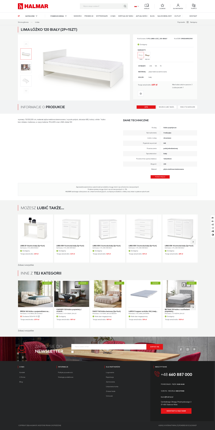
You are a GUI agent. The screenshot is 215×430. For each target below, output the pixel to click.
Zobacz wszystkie (26, 265)
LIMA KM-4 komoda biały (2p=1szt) (179, 246)
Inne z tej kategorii (187, 107)
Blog (152, 16)
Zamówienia (110, 382)
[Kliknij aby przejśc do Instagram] (187, 349)
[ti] (178, 425)
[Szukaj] (125, 6)
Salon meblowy (164, 16)
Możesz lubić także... (167, 107)
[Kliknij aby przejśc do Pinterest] (194, 349)
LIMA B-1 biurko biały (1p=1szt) (32, 246)
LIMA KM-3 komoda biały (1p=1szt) (143, 246)
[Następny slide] (193, 242)
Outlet (177, 16)
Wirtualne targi (125, 16)
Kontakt (193, 16)
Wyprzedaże (102, 16)
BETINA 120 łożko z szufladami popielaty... (177, 310)
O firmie (22, 377)
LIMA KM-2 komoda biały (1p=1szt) (107, 246)
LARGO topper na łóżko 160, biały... (143, 311)
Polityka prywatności (65, 372)
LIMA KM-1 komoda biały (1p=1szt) (70, 246)
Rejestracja (110, 377)
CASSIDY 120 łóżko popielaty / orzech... (68, 310)
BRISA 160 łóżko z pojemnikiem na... (35, 311)
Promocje (88, 16)
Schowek (109, 396)
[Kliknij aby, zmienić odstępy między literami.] (213, 221)
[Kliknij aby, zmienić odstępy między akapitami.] (213, 231)
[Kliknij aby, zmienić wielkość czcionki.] (213, 218)
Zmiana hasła (110, 391)
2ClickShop (192, 425)
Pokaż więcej (160, 177)
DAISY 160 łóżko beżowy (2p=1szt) (107, 311)
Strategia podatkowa (65, 377)
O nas (113, 16)
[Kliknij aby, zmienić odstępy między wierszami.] (213, 224)
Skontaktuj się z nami (176, 411)
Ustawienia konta (112, 386)
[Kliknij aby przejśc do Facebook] (181, 349)
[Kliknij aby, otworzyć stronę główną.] (33, 6)
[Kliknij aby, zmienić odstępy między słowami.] (213, 228)
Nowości (78, 16)
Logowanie (110, 372)
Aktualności (141, 16)
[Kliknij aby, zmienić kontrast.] (213, 235)
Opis (146, 107)
